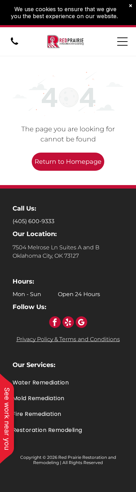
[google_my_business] (81, 323)
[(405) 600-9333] (14, 45)
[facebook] (55, 323)
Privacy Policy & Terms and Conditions (68, 339)
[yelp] (68, 323)
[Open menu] (122, 41)
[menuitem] (68, 382)
